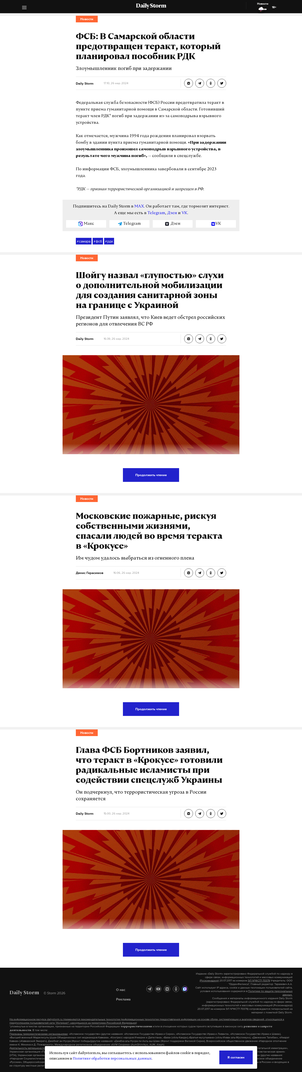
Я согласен (236, 1057)
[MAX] (185, 989)
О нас (120, 990)
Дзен (172, 213)
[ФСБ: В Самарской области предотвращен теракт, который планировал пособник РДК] (188, 83)
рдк (109, 241)
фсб (98, 241)
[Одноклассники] (176, 989)
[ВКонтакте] (167, 989)
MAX (139, 207)
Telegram (156, 213)
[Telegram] (149, 989)
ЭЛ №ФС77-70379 (259, 980)
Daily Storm (151, 6)
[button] (24, 8)
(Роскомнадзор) (209, 980)
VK (184, 213)
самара (83, 241)
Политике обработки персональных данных (112, 1058)
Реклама (123, 999)
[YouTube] (158, 989)
